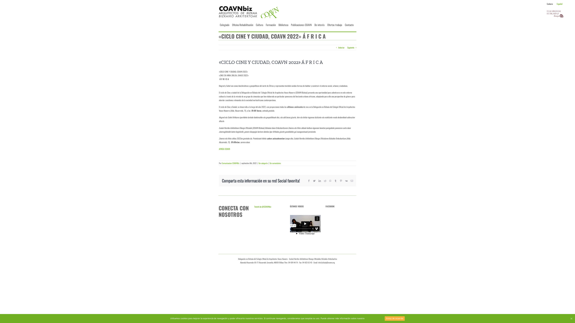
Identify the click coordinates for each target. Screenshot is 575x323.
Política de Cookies (374, 318)
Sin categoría (263, 163)
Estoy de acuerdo (394, 318)
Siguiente (350, 47)
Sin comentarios (275, 163)
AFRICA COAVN (224, 148)
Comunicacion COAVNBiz (230, 163)
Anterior (341, 47)
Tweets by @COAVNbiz (262, 206)
